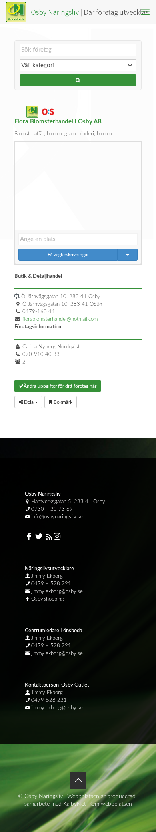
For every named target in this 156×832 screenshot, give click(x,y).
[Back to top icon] (78, 780)
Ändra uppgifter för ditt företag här (60, 386)
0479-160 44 (38, 311)
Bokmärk (62, 402)
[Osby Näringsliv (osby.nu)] (81, 12)
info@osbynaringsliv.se (57, 517)
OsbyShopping (47, 599)
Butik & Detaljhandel (38, 276)
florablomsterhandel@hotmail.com (60, 319)
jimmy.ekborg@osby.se (57, 591)
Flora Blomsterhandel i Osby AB (58, 122)
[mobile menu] (145, 12)
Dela (29, 402)
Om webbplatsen (111, 804)
